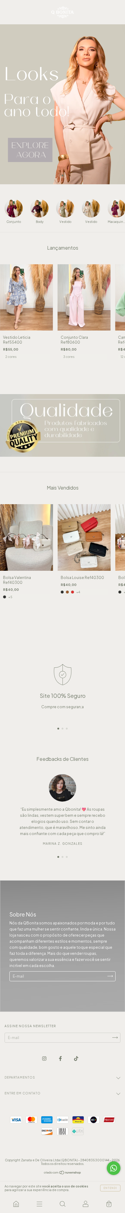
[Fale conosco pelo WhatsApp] (113, 1168)
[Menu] (39, 1203)
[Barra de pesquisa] (62, 1203)
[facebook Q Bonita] (60, 1058)
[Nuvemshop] (63, 1173)
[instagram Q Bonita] (44, 1058)
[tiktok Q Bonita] (76, 1058)
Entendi (110, 1188)
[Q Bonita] (16, 1203)
